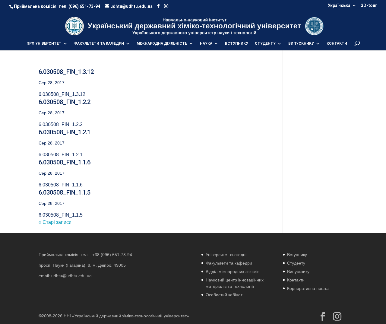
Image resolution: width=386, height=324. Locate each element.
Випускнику (298, 271)
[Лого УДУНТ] (314, 26)
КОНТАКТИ (337, 43)
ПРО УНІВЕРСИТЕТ (44, 43)
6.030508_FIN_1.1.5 (64, 192)
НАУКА (206, 43)
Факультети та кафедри (229, 263)
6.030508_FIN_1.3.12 (66, 71)
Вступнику (297, 254)
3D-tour (369, 5)
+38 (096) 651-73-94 (112, 254)
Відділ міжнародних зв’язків (232, 271)
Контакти (296, 280)
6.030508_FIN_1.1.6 (64, 162)
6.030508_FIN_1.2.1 (64, 132)
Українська (339, 5)
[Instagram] (166, 6)
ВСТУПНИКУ (236, 43)
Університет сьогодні (226, 254)
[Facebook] (158, 6)
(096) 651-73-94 (84, 6)
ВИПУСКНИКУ (301, 43)
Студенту (296, 263)
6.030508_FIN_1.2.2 (64, 102)
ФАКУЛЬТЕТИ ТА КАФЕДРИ (99, 43)
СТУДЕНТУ (265, 43)
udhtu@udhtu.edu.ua (71, 275)
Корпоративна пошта (308, 288)
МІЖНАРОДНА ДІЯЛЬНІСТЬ (162, 43)
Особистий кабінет (224, 294)
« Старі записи (55, 222)
